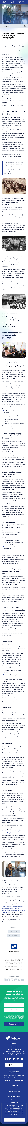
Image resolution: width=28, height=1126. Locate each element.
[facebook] (8, 979)
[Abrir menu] (25, 7)
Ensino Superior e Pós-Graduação (14, 1080)
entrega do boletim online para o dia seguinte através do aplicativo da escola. (12, 831)
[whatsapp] (5, 979)
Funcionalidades (14, 1102)
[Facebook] (10, 1059)
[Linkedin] (18, 1059)
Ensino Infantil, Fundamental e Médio (14, 1075)
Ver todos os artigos (14, 954)
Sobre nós (14, 1100)
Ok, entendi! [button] (14, 1120)
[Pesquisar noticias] (25, 26)
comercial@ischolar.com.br (14, 1049)
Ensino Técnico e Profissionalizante (14, 1078)
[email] (22, 979)
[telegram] (19, 979)
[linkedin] (16, 979)
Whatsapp (13, 2)
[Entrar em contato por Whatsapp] (6, 1059)
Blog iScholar (8, 26)
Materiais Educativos (14, 1091)
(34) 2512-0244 (14, 1047)
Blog (14, 1089)
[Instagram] (14, 1059)
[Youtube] (22, 1059)
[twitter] (12, 979)
